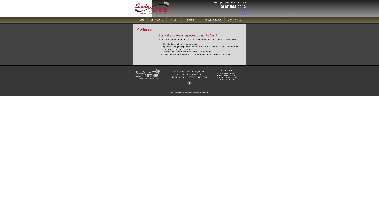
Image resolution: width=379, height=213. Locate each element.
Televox (201, 92)
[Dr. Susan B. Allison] (152, 14)
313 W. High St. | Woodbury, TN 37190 (228, 2)
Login (207, 92)
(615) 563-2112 (233, 6)
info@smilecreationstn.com (193, 77)
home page (194, 47)
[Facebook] (243, 12)
